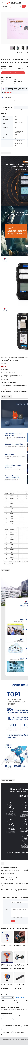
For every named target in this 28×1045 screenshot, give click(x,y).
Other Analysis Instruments (8, 1015)
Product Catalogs (20, 997)
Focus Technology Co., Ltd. (17, 1039)
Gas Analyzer (25, 9)
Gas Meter (16, 1000)
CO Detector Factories (7, 1025)
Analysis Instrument (18, 9)
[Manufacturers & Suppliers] (14, 2)
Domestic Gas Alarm (5, 1002)
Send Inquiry (13, 73)
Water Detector (18, 1025)
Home (2, 9)
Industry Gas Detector (7, 1032)
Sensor (2, 1000)
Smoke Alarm (16, 1002)
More (2, 1034)
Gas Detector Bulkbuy (19, 1032)
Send (13, 921)
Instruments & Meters (9, 9)
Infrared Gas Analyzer (7, 1019)
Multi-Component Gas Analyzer (21, 1019)
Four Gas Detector (15, 1029)
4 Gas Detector (5, 1029)
